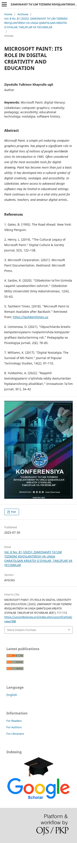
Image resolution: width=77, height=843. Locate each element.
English (11, 695)
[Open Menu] (4, 4)
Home (8, 14)
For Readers (14, 721)
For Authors (14, 727)
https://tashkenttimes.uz (30, 317)
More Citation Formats (21, 630)
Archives (23, 14)
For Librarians (15, 734)
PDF (13, 512)
